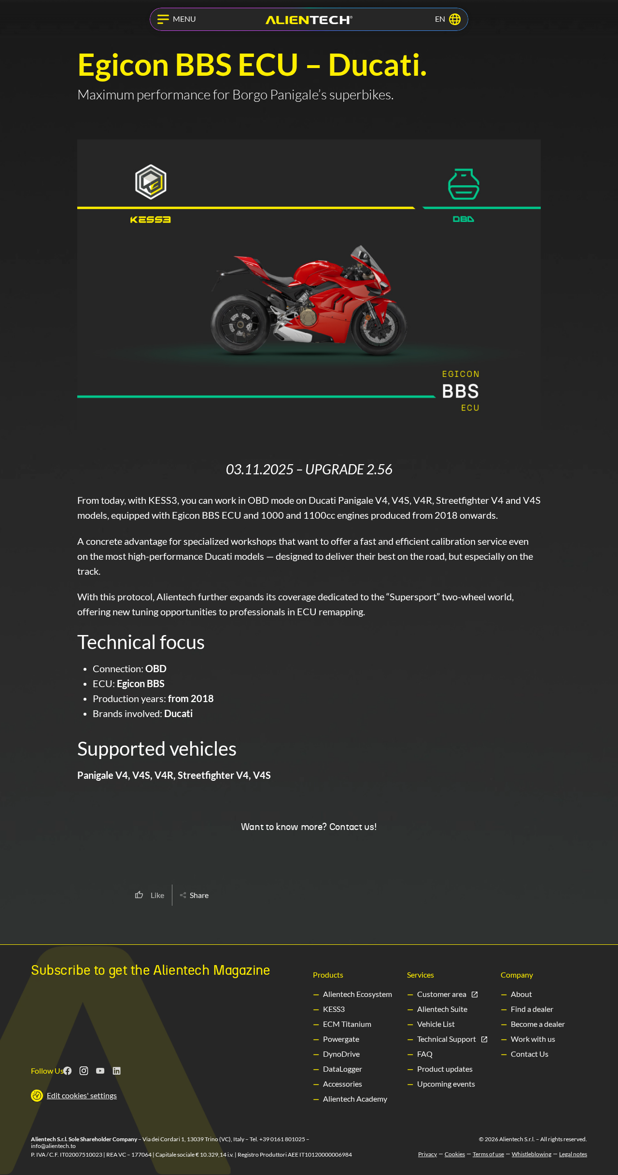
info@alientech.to (53, 1145)
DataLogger (342, 1068)
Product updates (445, 1068)
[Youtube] (100, 1071)
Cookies (455, 1154)
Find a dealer (532, 1008)
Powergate (341, 1038)
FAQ (425, 1053)
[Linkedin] (117, 1071)
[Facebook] (67, 1071)
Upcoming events (446, 1083)
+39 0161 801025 (282, 1139)
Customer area (441, 993)
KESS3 (334, 1008)
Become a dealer (538, 1023)
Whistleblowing (531, 1154)
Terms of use (488, 1154)
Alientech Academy (355, 1098)
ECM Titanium (347, 1023)
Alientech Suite (442, 1008)
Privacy (427, 1154)
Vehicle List (436, 1023)
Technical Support (446, 1038)
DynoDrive (341, 1053)
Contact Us (529, 1053)
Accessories (342, 1083)
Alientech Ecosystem (357, 993)
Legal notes (573, 1154)
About (521, 993)
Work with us (533, 1038)
